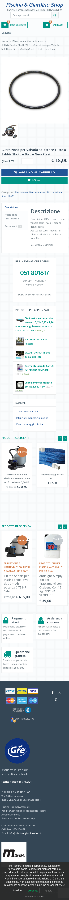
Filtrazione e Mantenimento (27, 41)
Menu (5, 32)
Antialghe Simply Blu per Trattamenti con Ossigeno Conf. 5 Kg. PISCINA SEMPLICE (50, 585)
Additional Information (12, 216)
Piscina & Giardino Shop (34, 4)
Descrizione (11, 207)
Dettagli (14, 458)
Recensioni (13, 226)
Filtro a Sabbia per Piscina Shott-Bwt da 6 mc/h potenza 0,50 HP (17, 478)
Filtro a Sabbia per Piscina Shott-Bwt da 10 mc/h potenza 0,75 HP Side (16, 583)
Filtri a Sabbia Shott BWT (16, 45)
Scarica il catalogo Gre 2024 (16, 781)
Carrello (56, 24)
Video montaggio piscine (29, 424)
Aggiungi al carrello (36, 172)
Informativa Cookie (34, 896)
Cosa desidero (17, 24)
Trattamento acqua (27, 411)
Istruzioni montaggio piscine (32, 417)
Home (4, 41)
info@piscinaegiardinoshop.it (25, 833)
